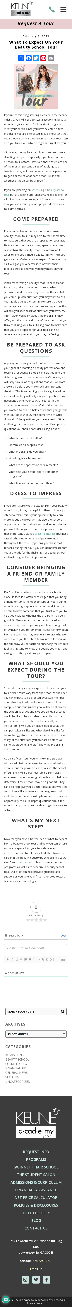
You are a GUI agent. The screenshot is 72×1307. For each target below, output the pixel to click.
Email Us (36, 1269)
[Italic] (12, 959)
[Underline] (16, 959)
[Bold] (7, 959)
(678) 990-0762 (41, 1261)
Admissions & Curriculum (36, 1182)
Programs (36, 1159)
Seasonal (12, 1077)
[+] (52, 959)
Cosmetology (16, 1064)
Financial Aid (15, 1068)
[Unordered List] (30, 959)
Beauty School (17, 1059)
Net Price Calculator (36, 1197)
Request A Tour (36, 23)
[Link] (43, 959)
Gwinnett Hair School (36, 1167)
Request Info (36, 1151)
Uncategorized (17, 1082)
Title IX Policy (36, 1213)
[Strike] (21, 959)
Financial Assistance (36, 1190)
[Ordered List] (25, 959)
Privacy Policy (34, 1303)
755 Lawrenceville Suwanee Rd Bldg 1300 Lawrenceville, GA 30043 (36, 1247)
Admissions (14, 1055)
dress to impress (45, 533)
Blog (36, 1220)
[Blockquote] (34, 959)
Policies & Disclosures (36, 1205)
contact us (25, 862)
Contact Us (36, 1228)
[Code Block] (38, 959)
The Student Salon (36, 1174)
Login (63, 935)
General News (16, 1073)
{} (47, 959)
